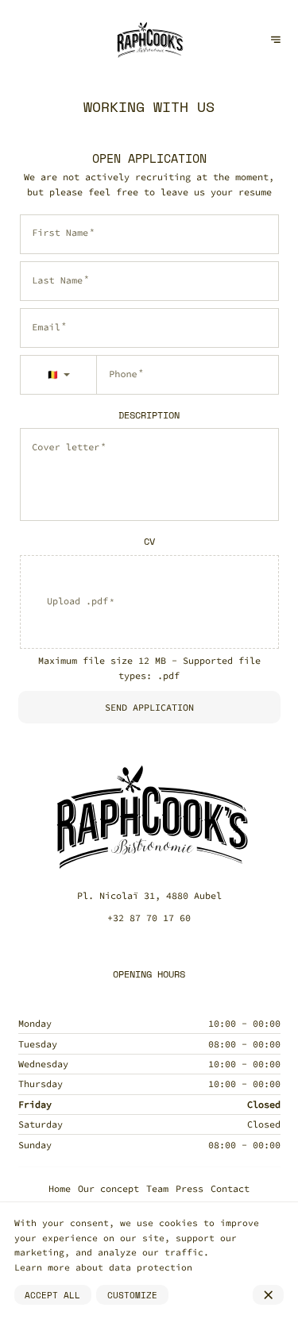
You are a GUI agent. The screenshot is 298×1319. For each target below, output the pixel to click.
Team (157, 1188)
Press (189, 1188)
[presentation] (149, 602)
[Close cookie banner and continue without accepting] (268, 1295)
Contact (230, 1188)
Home (59, 1188)
